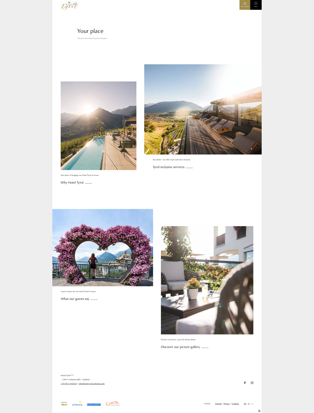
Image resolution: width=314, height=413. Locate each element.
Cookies (235, 403)
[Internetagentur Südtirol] (259, 411)
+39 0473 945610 (69, 383)
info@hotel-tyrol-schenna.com (92, 383)
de (245, 403)
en (252, 403)
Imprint (218, 403)
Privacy (227, 403)
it (248, 403)
